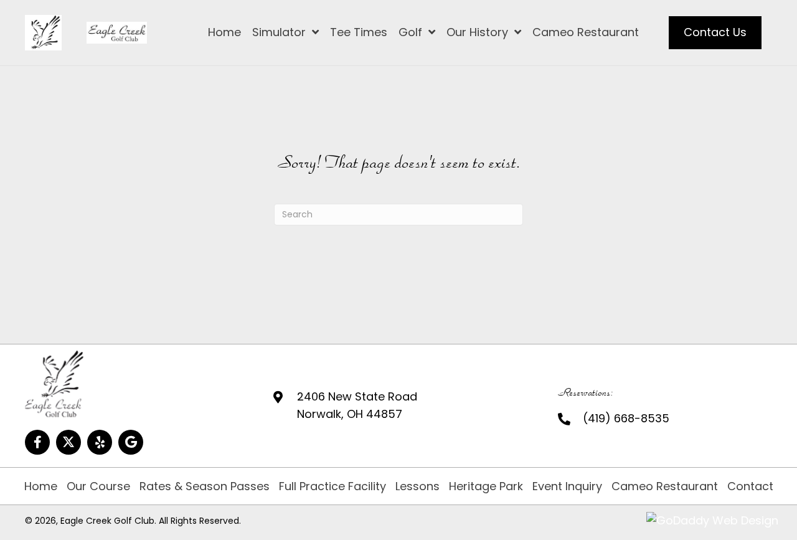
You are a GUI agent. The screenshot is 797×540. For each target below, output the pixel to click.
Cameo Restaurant (664, 486)
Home (40, 486)
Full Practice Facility (332, 486)
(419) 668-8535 (626, 418)
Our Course (98, 486)
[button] (37, 442)
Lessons (417, 486)
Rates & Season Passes (204, 486)
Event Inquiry (567, 486)
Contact (750, 486)
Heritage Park (486, 486)
